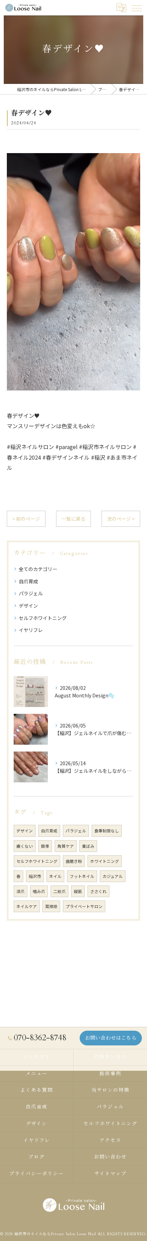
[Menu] (136, 7)
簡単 (45, 846)
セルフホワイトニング (43, 618)
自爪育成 (28, 581)
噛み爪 (39, 891)
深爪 (20, 891)
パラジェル (31, 593)
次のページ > (121, 518)
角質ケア (65, 846)
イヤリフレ (31, 629)
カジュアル (113, 876)
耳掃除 (51, 906)
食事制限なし (106, 830)
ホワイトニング (104, 861)
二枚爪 (59, 891)
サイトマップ (110, 1173)
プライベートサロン (84, 906)
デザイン (28, 605)
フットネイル (82, 876)
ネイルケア (26, 906)
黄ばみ (88, 846)
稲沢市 (35, 876)
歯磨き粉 (74, 861)
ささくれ (98, 891)
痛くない (24, 846)
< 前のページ (26, 518)
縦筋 (78, 891)
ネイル (55, 876)
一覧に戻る (73, 518)
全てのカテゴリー (38, 569)
